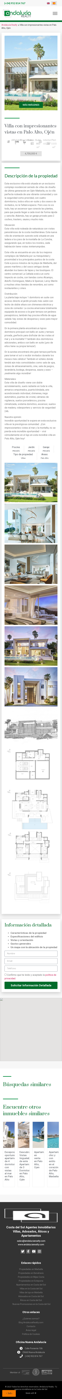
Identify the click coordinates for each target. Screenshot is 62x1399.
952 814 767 (14, 3)
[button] (9, 1393)
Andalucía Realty (9, 25)
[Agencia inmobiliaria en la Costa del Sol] (17, 13)
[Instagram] (39, 1251)
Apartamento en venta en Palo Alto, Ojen (41, 1160)
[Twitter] (23, 1251)
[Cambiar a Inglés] (48, 3)
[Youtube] (34, 1251)
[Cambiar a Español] (54, 3)
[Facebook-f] (28, 1251)
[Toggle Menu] (55, 13)
